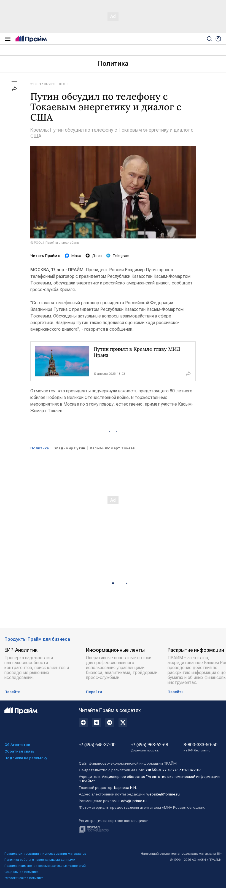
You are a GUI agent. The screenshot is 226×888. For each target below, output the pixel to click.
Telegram (121, 255)
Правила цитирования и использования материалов (45, 854)
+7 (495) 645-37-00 (97, 744)
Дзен (97, 255)
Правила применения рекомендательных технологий (45, 866)
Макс (76, 255)
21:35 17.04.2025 (43, 84)
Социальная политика (21, 872)
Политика (113, 63)
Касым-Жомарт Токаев (112, 448)
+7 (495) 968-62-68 (149, 747)
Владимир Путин (69, 448)
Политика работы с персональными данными (39, 860)
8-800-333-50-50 (200, 747)
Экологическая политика (24, 878)
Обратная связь (19, 751)
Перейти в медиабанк (62, 243)
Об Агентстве (17, 744)
